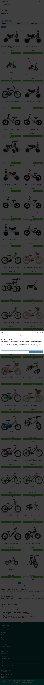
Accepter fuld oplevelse (36, 351)
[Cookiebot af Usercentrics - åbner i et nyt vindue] (38, 332)
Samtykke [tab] (8, 335)
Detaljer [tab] (22, 335)
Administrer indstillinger (21, 351)
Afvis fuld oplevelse (8, 351)
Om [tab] (36, 335)
